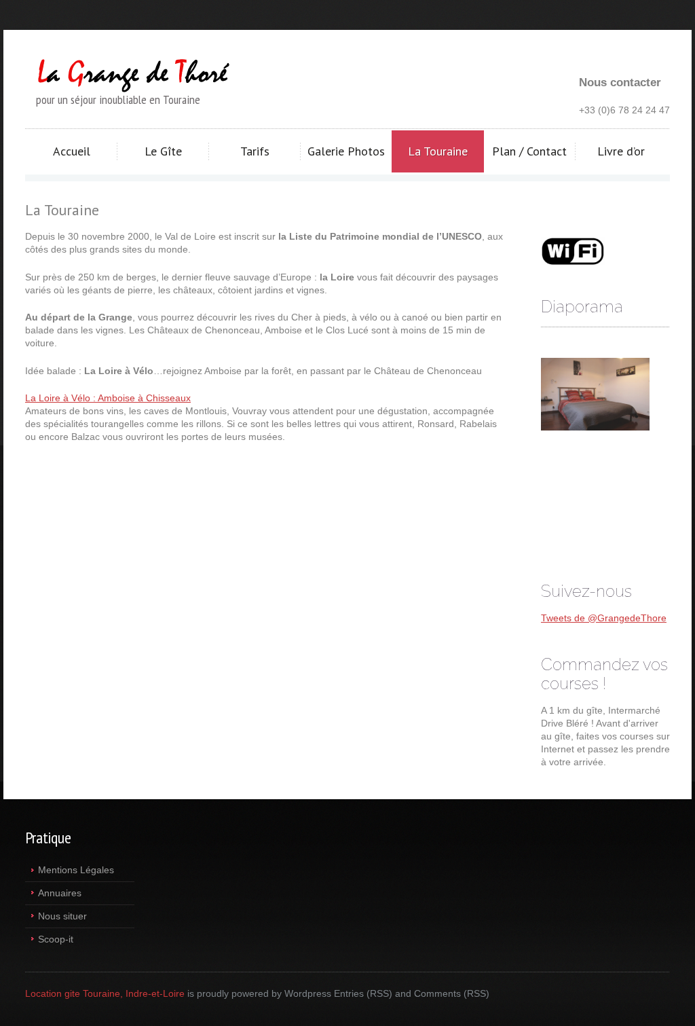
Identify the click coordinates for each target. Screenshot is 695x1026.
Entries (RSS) (363, 993)
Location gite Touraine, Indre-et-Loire (105, 993)
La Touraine (438, 151)
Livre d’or (621, 151)
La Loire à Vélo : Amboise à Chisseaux (108, 397)
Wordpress (307, 993)
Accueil (71, 151)
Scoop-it (55, 939)
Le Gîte (163, 151)
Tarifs (254, 151)
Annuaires (59, 892)
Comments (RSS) (451, 993)
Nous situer (62, 916)
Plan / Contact (529, 151)
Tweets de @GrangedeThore (603, 617)
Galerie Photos (346, 151)
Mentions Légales (76, 869)
